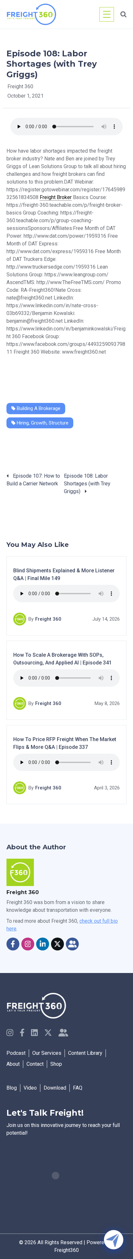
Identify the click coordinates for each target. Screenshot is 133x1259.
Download (55, 1088)
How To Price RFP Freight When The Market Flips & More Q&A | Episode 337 (64, 743)
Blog (11, 1088)
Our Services (46, 1053)
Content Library (85, 1053)
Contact (35, 1064)
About (13, 1064)
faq (77, 1088)
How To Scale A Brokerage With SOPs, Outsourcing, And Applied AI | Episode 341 (62, 659)
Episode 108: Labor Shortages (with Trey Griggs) (87, 483)
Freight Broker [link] (56, 197)
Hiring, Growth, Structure (41, 423)
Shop (56, 1064)
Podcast (16, 1053)
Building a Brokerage (37, 408)
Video (30, 1088)
